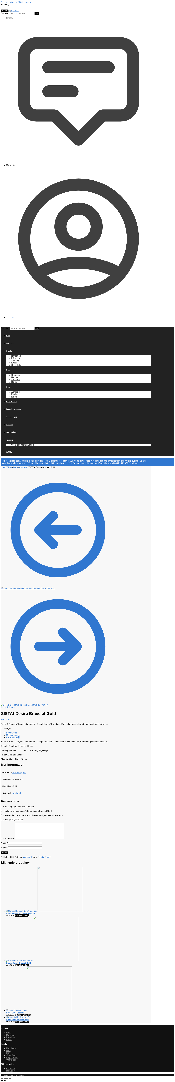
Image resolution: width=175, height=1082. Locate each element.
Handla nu (11, 1048)
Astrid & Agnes (7, 707)
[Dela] (7, 1078)
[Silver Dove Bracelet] (39, 1010)
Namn (4, 843)
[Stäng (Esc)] (10, 1078)
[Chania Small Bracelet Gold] (42, 961)
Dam (15, 467)
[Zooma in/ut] (2, 1078)
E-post (4, 848)
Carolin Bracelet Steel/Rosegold (20, 913)
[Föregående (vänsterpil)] (2, 1080)
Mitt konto (10, 165)
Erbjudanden (12, 1057)
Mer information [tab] (13, 735)
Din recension (8, 838)
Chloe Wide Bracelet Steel (17, 1019)
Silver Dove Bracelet (15, 1013)
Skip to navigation (9, 2)
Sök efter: (5, 13)
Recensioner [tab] (12, 737)
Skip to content (24, 2)
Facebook (10, 1068)
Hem (3, 467)
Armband (23, 467)
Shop (9, 467)
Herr (8, 1053)
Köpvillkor (10, 1037)
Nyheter (9, 18)
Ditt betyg (6, 820)
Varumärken (11, 1055)
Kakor (9, 1040)
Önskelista (11, 1060)
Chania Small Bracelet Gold (18, 963)
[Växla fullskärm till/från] (5, 1078)
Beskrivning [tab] (11, 733)
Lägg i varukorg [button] (22, 915)
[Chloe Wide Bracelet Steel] (19, 1017)
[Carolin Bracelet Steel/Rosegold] (44, 911)
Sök (36, 13)
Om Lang (10, 1035)
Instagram (10, 1071)
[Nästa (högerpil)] (5, 1080)
